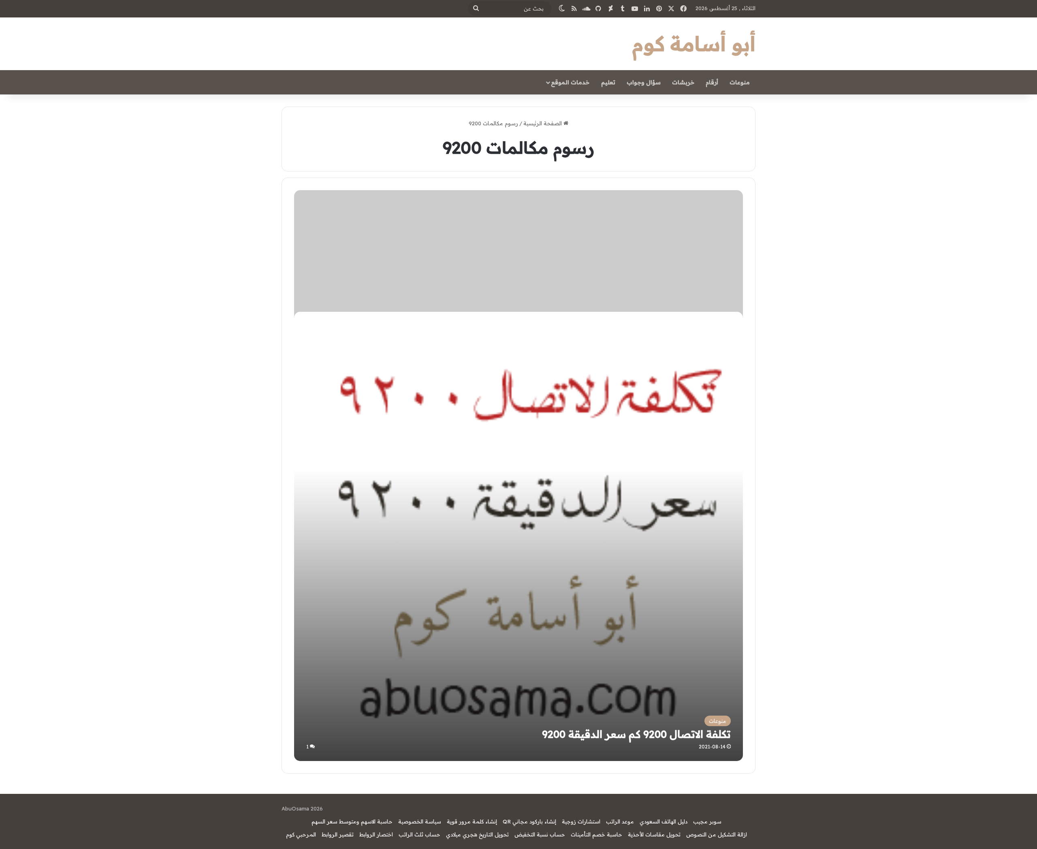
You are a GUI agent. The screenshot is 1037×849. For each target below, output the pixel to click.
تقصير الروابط (338, 834)
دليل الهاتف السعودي (663, 821)
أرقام (712, 82)
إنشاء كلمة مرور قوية (472, 821)
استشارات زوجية (581, 821)
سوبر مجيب (707, 821)
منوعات (740, 82)
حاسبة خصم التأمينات (596, 834)
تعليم (608, 82)
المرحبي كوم (301, 834)
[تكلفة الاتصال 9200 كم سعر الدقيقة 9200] (518, 536)
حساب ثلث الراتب (419, 834)
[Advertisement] (518, 251)
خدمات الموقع (570, 82)
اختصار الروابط (376, 834)
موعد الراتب (620, 821)
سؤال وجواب (644, 82)
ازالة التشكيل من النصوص (716, 834)
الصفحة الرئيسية (543, 123)
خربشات (683, 82)
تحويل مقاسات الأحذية (654, 834)
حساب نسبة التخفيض (539, 834)
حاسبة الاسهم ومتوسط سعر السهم (352, 821)
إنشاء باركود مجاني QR (529, 821)
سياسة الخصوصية (419, 821)
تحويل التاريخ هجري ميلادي (477, 834)
